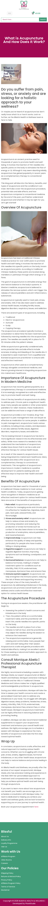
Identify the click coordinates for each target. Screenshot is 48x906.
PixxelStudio (30, 903)
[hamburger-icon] (9, 13)
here (36, 806)
